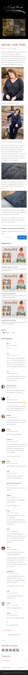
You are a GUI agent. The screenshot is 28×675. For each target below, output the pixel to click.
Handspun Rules (5, 668)
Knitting (14, 48)
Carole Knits (10, 672)
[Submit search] (25, 640)
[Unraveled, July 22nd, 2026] (14, 308)
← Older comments (6, 630)
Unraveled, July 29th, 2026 (8, 293)
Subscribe (22, 237)
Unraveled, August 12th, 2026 (9, 267)
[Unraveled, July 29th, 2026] (14, 282)
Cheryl (21, 58)
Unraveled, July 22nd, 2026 (8, 320)
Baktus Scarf (22, 668)
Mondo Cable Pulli (12, 52)
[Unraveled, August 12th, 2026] (14, 255)
